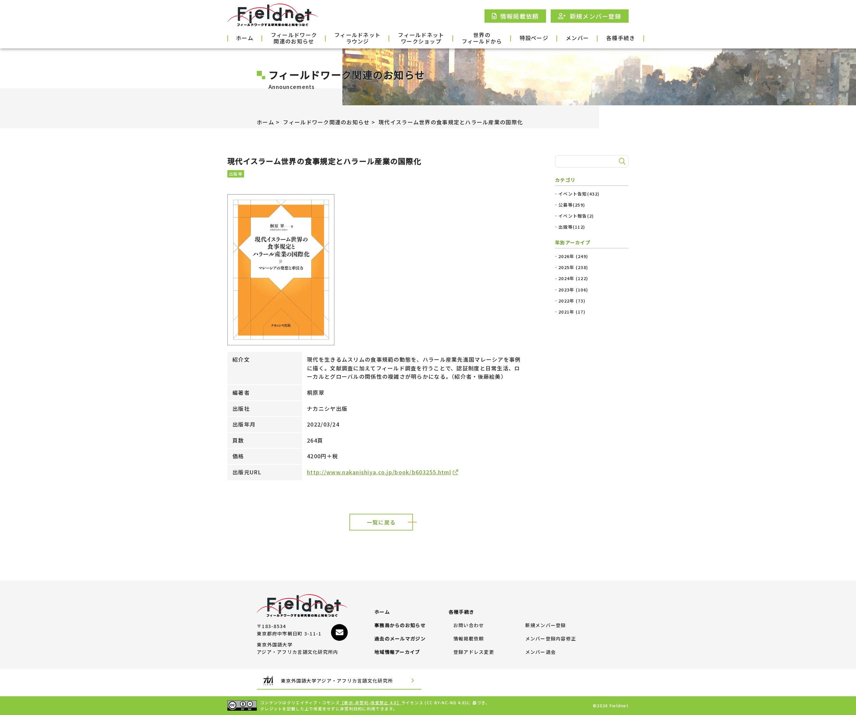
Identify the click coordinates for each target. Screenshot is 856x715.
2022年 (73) (571, 301)
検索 (621, 161)
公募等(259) (571, 205)
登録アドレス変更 (473, 652)
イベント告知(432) (579, 194)
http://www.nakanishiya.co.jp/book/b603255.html (379, 472)
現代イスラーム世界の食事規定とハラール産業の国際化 (451, 122)
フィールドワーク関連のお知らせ (294, 38)
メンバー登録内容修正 (550, 639)
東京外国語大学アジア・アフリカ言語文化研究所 (337, 680)
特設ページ (534, 38)
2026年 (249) (573, 256)
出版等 (235, 173)
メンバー (577, 38)
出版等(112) (571, 227)
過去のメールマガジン (400, 639)
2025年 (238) (573, 267)
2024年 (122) (573, 278)
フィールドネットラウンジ (357, 38)
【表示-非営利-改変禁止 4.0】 (370, 702)
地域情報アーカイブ (397, 652)
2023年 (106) (573, 290)
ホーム (244, 38)
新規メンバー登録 (545, 625)
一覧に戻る (381, 522)
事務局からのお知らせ (400, 625)
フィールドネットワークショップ (421, 38)
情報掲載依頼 (468, 639)
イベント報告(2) (576, 216)
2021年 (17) (571, 312)
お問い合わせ (468, 625)
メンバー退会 (540, 652)
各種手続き (620, 38)
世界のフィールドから (482, 38)
